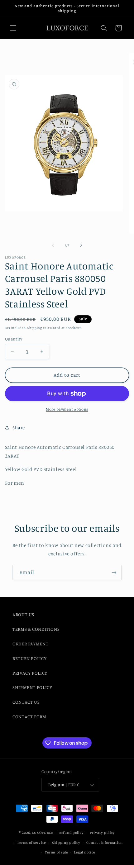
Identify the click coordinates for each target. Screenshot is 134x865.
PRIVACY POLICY (29, 673)
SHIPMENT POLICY (32, 687)
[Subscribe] (114, 572)
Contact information (104, 842)
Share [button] (18, 427)
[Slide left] (53, 245)
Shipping (34, 328)
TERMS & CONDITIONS (36, 629)
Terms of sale (56, 852)
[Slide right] (81, 245)
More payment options (67, 409)
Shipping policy (66, 842)
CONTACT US (26, 702)
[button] (13, 28)
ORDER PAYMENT (30, 643)
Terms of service (31, 842)
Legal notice (84, 852)
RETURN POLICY (29, 658)
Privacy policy (102, 832)
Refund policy (71, 832)
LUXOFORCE (42, 832)
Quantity (13, 338)
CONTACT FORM (29, 716)
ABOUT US (23, 614)
